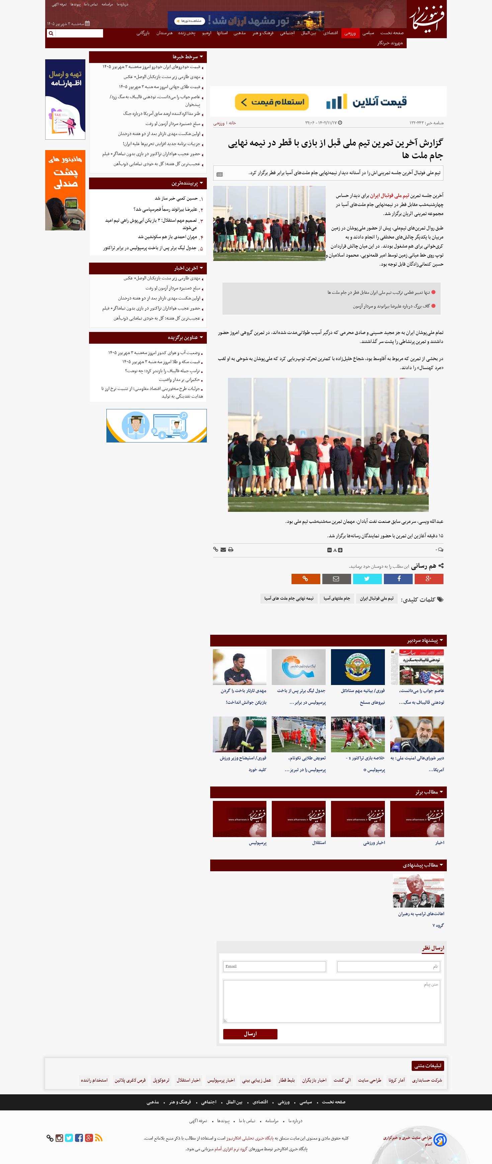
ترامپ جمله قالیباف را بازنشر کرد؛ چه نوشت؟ (162, 371)
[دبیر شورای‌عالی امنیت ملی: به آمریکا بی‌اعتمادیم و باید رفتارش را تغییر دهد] (417, 734)
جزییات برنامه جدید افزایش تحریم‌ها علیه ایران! (161, 144)
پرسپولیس (257, 843)
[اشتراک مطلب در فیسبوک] (398, 579)
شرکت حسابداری (427, 1080)
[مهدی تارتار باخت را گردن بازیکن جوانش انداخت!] (240, 667)
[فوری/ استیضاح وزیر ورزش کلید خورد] (240, 734)
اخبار (439, 843)
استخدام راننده (94, 1080)
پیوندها (76, 4)
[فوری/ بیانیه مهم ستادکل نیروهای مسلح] (358, 667)
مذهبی (153, 1102)
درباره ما (123, 4)
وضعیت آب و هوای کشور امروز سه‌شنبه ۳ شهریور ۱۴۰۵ (154, 353)
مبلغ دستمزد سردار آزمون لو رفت (173, 124)
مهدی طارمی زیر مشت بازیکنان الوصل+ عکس (162, 77)
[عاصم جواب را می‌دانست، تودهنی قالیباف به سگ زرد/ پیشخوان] (417, 667)
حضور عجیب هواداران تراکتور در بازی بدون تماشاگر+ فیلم (151, 154)
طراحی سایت (369, 1080)
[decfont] (329, 550)
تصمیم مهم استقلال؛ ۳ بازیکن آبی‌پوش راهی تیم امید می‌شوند (151, 224)
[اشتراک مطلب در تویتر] (367, 579)
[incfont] (340, 550)
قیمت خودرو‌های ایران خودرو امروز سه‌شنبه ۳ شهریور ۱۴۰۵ (151, 67)
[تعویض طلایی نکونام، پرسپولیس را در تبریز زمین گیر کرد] (299, 734)
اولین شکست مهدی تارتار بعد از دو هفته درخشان (159, 134)
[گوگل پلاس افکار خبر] (89, 1138)
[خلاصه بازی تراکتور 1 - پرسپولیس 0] (358, 734)
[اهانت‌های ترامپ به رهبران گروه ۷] (418, 891)
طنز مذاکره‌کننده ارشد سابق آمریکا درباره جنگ (161, 114)
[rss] (98, 1138)
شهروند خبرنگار (390, 43)
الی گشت (342, 1080)
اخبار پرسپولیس (221, 1080)
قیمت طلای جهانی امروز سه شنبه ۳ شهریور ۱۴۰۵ (159, 87)
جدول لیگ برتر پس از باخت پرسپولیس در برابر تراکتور (149, 248)
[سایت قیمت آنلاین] (328, 101)
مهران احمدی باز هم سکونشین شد (167, 237)
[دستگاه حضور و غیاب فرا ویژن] (156, 441)
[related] (220, 174)
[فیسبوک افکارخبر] (79, 1138)
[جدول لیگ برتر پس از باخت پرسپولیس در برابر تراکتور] (299, 667)
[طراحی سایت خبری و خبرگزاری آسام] (440, 1141)
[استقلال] (299, 819)
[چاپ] (230, 550)
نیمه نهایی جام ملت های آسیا (289, 598)
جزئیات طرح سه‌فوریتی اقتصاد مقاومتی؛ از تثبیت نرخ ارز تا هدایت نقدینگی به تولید (152, 392)
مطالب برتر (426, 792)
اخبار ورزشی (374, 843)
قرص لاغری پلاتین (130, 1080)
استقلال (319, 843)
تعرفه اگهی (59, 4)
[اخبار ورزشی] (358, 819)
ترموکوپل (161, 1080)
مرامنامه (107, 4)
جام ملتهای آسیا (337, 598)
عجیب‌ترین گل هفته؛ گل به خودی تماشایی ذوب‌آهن (157, 164)
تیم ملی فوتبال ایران (389, 195)
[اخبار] (417, 819)
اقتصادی (260, 1102)
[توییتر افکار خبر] (69, 1138)
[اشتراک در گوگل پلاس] (429, 579)
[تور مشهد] (246, 30)
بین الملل (234, 1102)
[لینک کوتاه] (215, 550)
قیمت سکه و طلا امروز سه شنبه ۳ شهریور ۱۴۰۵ (161, 362)
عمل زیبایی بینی (256, 1080)
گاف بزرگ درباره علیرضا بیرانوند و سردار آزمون (391, 306)
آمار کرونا (397, 1080)
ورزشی (219, 123)
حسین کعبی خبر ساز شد (176, 198)
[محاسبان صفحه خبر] (65, 139)
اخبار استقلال (188, 1080)
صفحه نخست (333, 1102)
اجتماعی (208, 1102)
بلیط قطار (286, 1080)
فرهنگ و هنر (180, 1102)
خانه (232, 123)
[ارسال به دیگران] (223, 550)
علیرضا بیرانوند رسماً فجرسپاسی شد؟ (165, 209)
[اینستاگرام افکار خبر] (59, 1138)
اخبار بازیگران (314, 1080)
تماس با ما (91, 4)
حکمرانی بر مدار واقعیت (179, 380)
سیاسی (306, 1102)
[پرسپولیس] (240, 819)
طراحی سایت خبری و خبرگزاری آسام (407, 1141)
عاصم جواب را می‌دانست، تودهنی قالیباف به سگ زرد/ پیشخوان (155, 101)
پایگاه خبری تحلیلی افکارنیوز (249, 1138)
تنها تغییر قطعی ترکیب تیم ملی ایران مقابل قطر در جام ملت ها (379, 292)
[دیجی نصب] (65, 229)
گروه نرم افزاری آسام (231, 1149)
